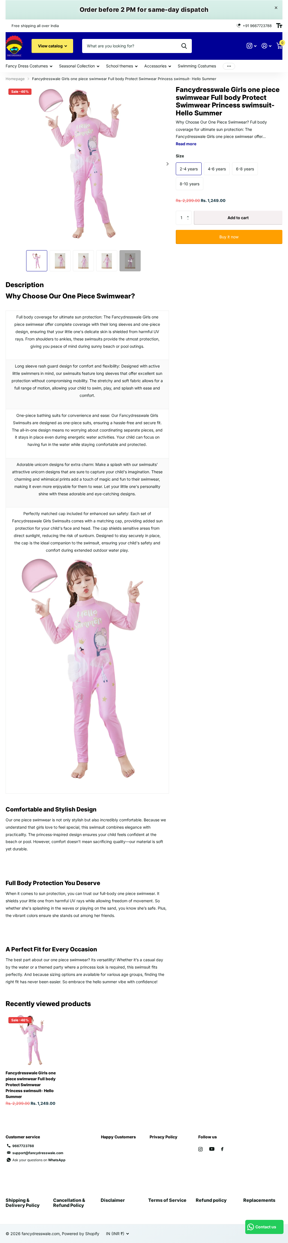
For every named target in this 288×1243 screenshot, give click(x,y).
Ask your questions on (39, 1160)
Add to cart (238, 217)
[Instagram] (200, 1149)
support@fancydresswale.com (37, 1153)
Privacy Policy (163, 1136)
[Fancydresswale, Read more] (251, 45)
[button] (167, 164)
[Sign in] (266, 45)
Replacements (259, 1200)
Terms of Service (167, 1200)
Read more (186, 143)
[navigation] (36, 260)
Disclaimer (113, 1200)
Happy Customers (118, 1136)
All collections (29, 66)
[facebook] (222, 1149)
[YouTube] (211, 1149)
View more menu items (229, 66)
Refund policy (211, 1200)
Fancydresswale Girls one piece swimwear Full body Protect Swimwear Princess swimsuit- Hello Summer (31, 1084)
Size (180, 155)
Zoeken (184, 46)
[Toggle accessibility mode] (279, 25)
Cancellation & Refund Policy (69, 1202)
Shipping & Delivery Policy (23, 1202)
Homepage (15, 78)
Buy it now (228, 236)
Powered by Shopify (80, 1233)
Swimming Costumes (197, 65)
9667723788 (23, 1146)
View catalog (51, 45)
